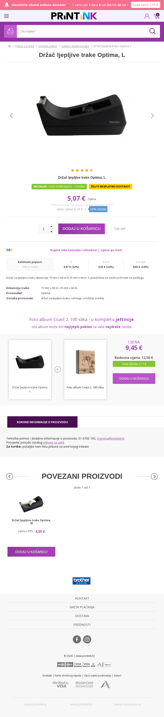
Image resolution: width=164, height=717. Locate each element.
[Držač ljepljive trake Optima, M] (31, 504)
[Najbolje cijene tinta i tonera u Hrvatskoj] (74, 16)
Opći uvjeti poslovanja (97, 675)
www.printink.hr (81, 704)
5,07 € (77, 198)
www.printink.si (35, 704)
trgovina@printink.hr (111, 438)
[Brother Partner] (82, 581)
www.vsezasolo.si (127, 704)
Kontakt (47, 675)
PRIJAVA (147, 17)
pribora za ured (53, 442)
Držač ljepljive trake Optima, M (31, 522)
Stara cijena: (65, 209)
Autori (117, 675)
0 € (155, 16)
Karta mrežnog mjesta (68, 675)
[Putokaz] (9, 46)
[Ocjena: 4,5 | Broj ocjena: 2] (82, 170)
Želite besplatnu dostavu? (110, 186)
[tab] (42, 422)
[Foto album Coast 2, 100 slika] (85, 362)
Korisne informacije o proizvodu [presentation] (42, 422)
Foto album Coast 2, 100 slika (85, 387)
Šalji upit (120, 228)
